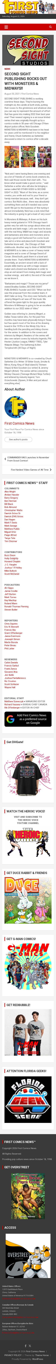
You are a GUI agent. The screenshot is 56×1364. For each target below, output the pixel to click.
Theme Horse (42, 1355)
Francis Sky (10, 630)
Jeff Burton (10, 594)
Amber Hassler (11, 494)
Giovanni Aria (10, 672)
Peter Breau (10, 645)
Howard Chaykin (12, 561)
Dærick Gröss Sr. (12, 513)
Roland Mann (10, 603)
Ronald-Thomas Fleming (16, 606)
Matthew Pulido (12, 529)
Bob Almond (10, 507)
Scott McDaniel (11, 574)
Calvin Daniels (11, 662)
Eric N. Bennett (11, 626)
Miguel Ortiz (10, 532)
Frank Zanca (10, 668)
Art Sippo (9, 588)
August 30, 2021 (12, 94)
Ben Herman (10, 501)
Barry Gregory (11, 498)
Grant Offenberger (13, 633)
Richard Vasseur (12, 704)
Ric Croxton (10, 681)
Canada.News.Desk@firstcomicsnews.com (20, 1317)
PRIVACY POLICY (13, 1355)
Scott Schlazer (11, 684)
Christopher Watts (13, 510)
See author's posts (18, 439)
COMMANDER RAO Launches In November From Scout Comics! (28, 459)
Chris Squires (10, 623)
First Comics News (30, 94)
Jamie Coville (10, 591)
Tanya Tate (9, 538)
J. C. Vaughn (10, 564)
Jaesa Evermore (12, 636)
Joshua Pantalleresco (15, 678)
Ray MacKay (10, 600)
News (7, 69)
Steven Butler (10, 609)
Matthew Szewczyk (13, 701)
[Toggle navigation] (6, 27)
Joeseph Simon (12, 639)
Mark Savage (10, 525)
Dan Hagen (9, 519)
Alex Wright (10, 491)
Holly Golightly (11, 558)
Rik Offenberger (12, 707)
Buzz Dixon (9, 555)
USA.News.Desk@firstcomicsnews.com (18, 1299)
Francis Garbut (11, 665)
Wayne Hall (9, 687)
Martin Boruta (11, 642)
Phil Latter (9, 648)
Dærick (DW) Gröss (13, 516)
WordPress (37, 1359)
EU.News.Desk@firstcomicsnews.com (18, 1333)
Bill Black (8, 504)
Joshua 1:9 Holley (13, 567)
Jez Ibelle (9, 675)
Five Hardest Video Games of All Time (30, 469)
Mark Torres (10, 597)
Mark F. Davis (10, 522)
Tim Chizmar (10, 541)
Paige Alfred (10, 535)
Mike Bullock (10, 571)
